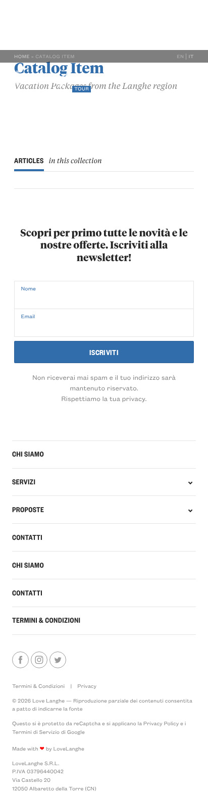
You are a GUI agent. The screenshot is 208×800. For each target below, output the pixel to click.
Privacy (86, 685)
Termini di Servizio (36, 731)
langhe (46, 81)
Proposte (59, 109)
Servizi (25, 109)
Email (28, 316)
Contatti (97, 109)
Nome (28, 288)
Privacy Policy (161, 723)
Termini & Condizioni (46, 620)
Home (22, 57)
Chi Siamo (28, 565)
